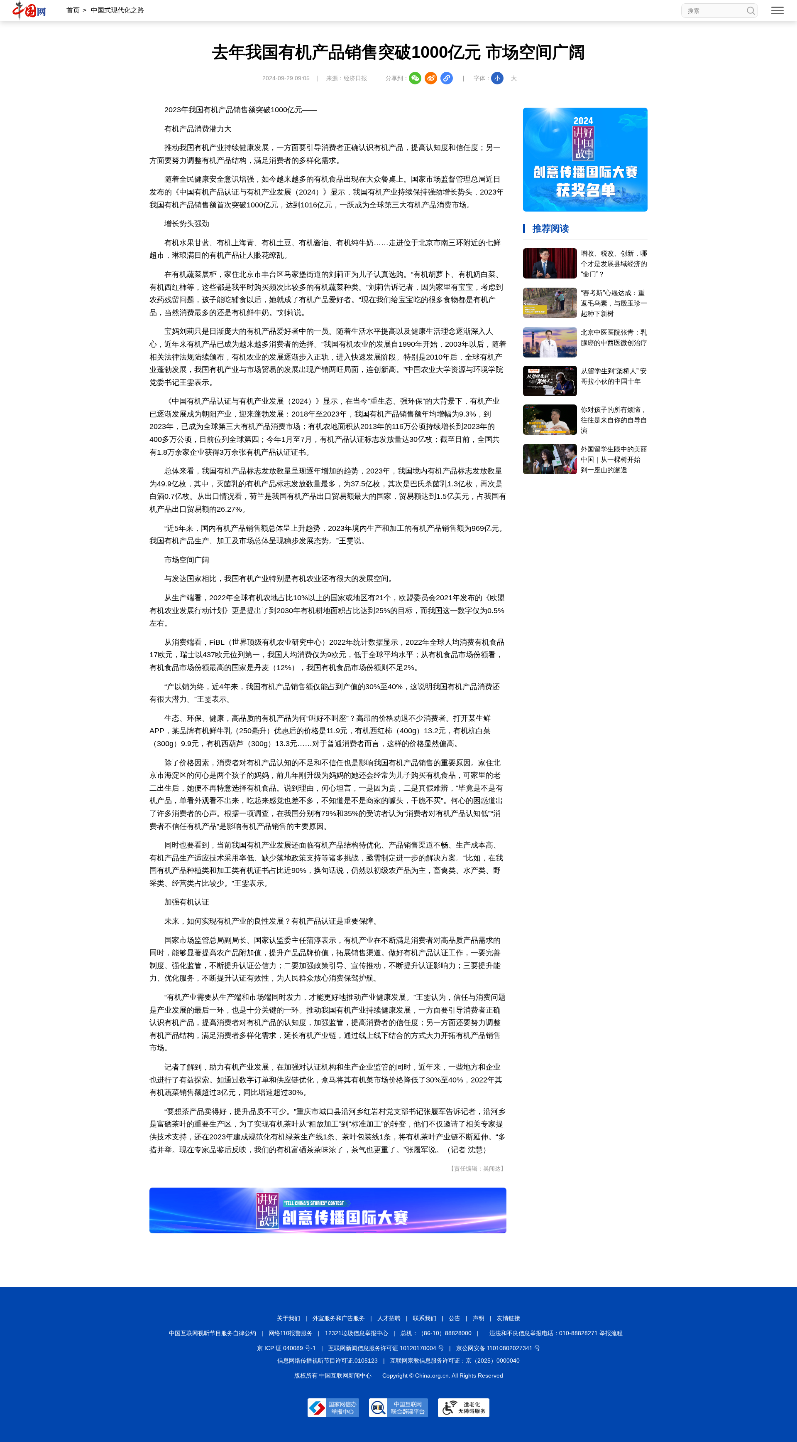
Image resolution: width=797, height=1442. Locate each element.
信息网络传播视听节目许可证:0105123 (327, 1360)
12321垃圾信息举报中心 (356, 1333)
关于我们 (288, 1318)
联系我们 (424, 1318)
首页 (73, 10)
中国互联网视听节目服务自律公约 (212, 1333)
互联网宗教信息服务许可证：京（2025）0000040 (455, 1360)
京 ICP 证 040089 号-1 (286, 1348)
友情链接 (508, 1318)
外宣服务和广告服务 (339, 1318)
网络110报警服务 (291, 1333)
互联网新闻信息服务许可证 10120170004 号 (386, 1348)
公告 (454, 1318)
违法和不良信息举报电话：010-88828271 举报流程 (556, 1333)
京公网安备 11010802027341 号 (498, 1348)
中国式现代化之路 (117, 10)
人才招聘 (389, 1318)
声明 (478, 1318)
